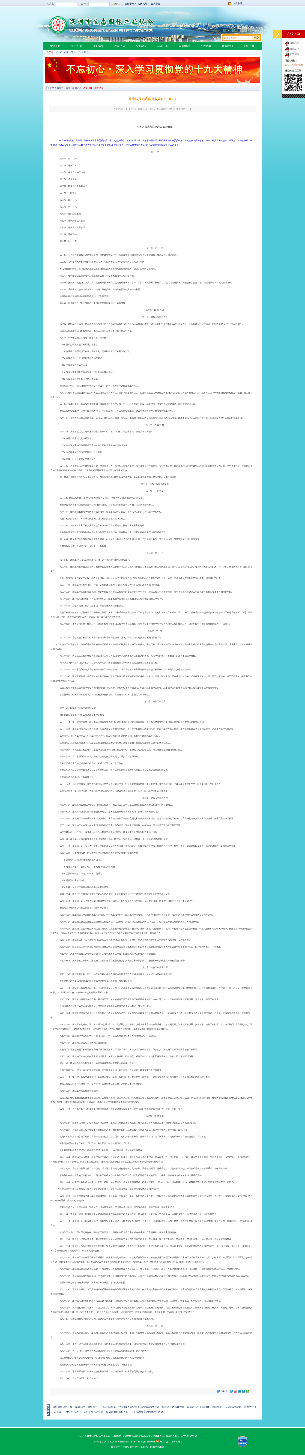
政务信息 (98, 45)
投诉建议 (294, 54)
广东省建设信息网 (232, 1407)
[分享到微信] (247, 1391)
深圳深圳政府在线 (62, 1407)
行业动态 (141, 45)
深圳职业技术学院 (93, 1412)
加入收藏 (238, 3)
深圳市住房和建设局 (173, 1407)
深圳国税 (80, 1407)
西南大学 (249, 1407)
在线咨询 (294, 42)
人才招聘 (205, 45)
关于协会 (76, 45)
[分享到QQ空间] (231, 1391)
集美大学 (59, 1412)
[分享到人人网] (243, 1391)
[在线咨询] (277, 34)
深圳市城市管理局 (150, 1407)
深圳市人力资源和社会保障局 (203, 1407)
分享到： (224, 1391)
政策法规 (119, 45)
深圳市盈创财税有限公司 (119, 1412)
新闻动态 (76, 88)
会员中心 (162, 45)
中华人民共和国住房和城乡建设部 (118, 1407)
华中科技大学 (73, 1412)
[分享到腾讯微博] (239, 1391)
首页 (68, 88)
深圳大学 (92, 1407)
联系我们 (227, 45)
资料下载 (249, 45)
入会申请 (184, 45)
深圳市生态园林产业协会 (149, 1412)
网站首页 (55, 45)
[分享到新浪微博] (235, 1391)
